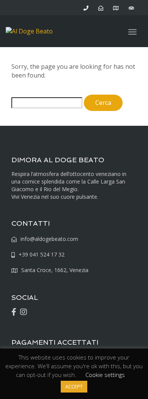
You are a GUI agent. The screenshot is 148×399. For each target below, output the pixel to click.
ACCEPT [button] (74, 386)
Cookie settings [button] (105, 374)
